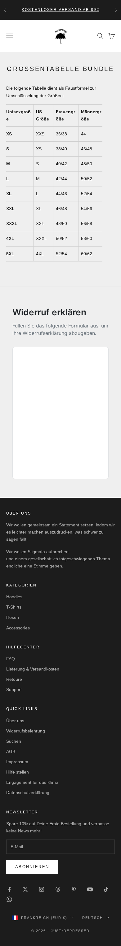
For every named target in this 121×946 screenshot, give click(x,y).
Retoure (14, 679)
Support (14, 689)
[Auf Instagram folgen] (41, 889)
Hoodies (14, 596)
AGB (10, 751)
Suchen (13, 741)
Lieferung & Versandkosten (32, 668)
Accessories (18, 627)
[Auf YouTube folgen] (90, 889)
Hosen (12, 617)
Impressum (17, 761)
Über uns (15, 720)
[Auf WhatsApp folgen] (9, 899)
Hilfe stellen (17, 772)
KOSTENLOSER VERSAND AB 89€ (60, 9)
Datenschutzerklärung (27, 792)
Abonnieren (32, 866)
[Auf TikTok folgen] (106, 889)
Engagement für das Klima (32, 782)
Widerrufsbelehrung (25, 730)
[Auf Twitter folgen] (25, 889)
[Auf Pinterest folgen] (74, 889)
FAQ (10, 658)
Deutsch (92, 918)
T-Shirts (13, 607)
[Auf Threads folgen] (58, 889)
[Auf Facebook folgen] (9, 889)
